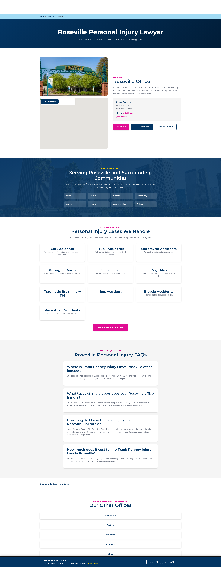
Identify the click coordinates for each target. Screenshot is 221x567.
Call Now (121, 127)
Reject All (153, 562)
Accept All (169, 562)
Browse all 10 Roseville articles (54, 484)
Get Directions (142, 127)
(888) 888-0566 (122, 117)
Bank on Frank (166, 127)
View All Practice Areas (110, 327)
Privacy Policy (93, 563)
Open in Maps (50, 101)
